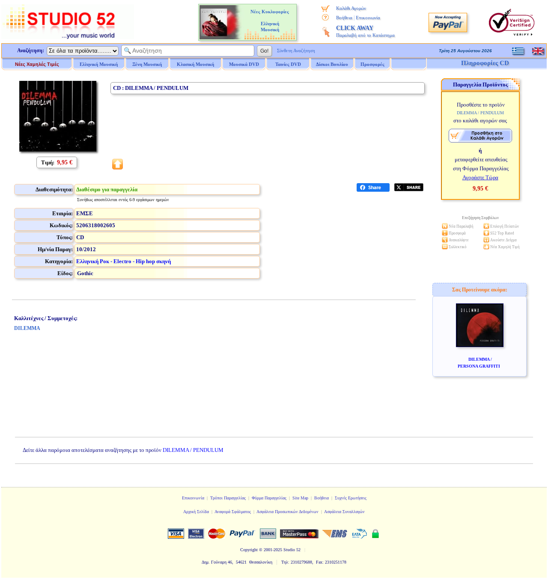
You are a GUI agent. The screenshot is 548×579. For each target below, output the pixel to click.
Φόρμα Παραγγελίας (269, 498)
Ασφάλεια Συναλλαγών (344, 511)
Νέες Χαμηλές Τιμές (37, 64)
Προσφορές (372, 64)
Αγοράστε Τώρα (480, 177)
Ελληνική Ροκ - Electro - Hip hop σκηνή (123, 261)
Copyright (249, 549)
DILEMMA (27, 328)
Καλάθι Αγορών (351, 8)
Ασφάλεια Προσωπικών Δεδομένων (287, 511)
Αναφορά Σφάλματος (232, 511)
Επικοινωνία (368, 17)
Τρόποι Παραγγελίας (228, 498)
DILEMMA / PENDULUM (193, 450)
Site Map (300, 498)
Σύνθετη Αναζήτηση (296, 50)
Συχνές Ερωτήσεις (350, 498)
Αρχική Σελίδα (196, 511)
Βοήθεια (344, 17)
